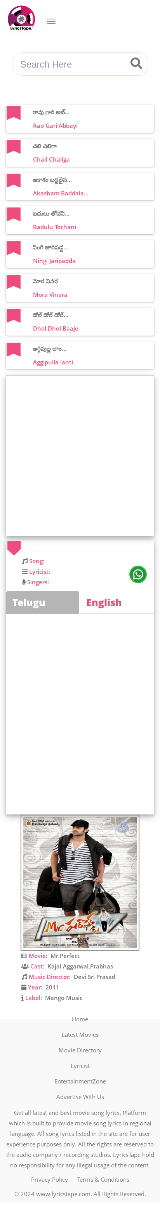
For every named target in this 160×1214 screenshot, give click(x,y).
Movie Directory (80, 1050)
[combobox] (70, 64)
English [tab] (104, 602)
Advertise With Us (80, 1097)
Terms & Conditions (103, 1179)
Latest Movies (80, 1034)
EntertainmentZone (80, 1081)
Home (80, 1019)
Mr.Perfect (65, 956)
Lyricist (80, 1065)
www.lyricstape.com (63, 1194)
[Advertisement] (80, 456)
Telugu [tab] (28, 602)
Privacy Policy (49, 1179)
